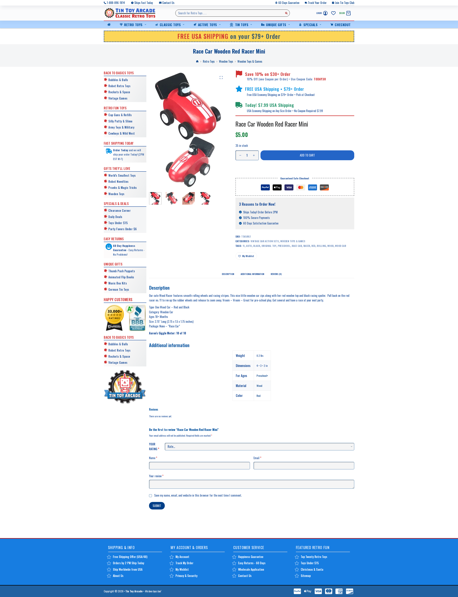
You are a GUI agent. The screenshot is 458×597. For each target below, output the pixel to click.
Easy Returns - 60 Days (251, 563)
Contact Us (168, 3)
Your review (156, 476)
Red (258, 396)
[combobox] (229, 13)
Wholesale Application (251, 569)
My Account (182, 557)
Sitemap (306, 576)
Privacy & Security (187, 576)
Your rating (154, 446)
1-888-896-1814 (116, 3)
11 (244, 246)
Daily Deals (115, 217)
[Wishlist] (333, 13)
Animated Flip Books (121, 277)
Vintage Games (118, 98)
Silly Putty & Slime (120, 121)
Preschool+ (262, 376)
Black (256, 246)
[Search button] (286, 13)
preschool (284, 246)
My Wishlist (182, 569)
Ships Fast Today (143, 3)
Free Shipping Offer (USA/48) (130, 557)
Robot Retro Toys (119, 86)
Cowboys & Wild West (121, 133)
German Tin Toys (118, 289)
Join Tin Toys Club (344, 3)
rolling (321, 246)
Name (153, 458)
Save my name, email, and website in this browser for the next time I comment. (198, 495)
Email (257, 458)
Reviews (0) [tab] (276, 273)
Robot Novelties (118, 181)
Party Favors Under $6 (122, 229)
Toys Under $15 (118, 223)
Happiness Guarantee (250, 557)
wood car (340, 246)
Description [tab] (228, 273)
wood (330, 246)
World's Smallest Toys (122, 175)
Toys (121, 194)
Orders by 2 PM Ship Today (128, 563)
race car (297, 246)
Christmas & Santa (312, 569)
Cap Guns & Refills (120, 115)
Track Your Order (317, 3)
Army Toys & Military (121, 127)
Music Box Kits (117, 283)
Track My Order (184, 563)
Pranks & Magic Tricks (122, 187)
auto (249, 246)
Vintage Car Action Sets (265, 241)
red (313, 246)
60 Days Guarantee (288, 3)
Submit (157, 506)
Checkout (343, 24)
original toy (269, 246)
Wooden (113, 194)
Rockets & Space (119, 92)
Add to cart (307, 155)
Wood (259, 386)
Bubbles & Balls (118, 80)
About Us (118, 576)
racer (306, 246)
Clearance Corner (119, 210)
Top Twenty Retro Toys (314, 557)
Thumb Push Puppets (121, 271)
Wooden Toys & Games (292, 241)
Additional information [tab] (252, 273)
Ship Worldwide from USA (127, 569)
